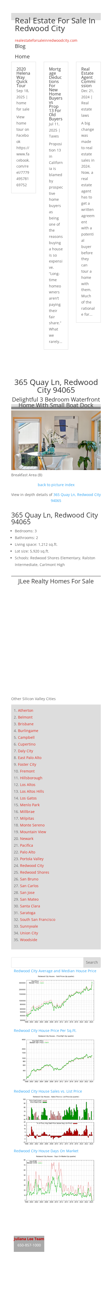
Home (22, 56)
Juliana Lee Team (29, 1238)
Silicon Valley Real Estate (48, 1267)
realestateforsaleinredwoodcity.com (46, 40)
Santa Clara (30, 905)
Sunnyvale (29, 926)
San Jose (27, 892)
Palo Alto (27, 852)
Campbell (26, 737)
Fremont (27, 771)
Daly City (25, 750)
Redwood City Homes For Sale (39, 1220)
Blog (20, 46)
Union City (29, 932)
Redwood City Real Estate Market (42, 1229)
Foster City (27, 764)
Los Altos (27, 784)
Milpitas (27, 818)
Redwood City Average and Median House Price (55, 970)
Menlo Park (30, 804)
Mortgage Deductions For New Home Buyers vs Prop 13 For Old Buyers (56, 94)
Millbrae (27, 811)
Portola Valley (31, 858)
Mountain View (33, 831)
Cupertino (26, 744)
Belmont (25, 717)
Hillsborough (31, 777)
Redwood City (32, 865)
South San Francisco (37, 919)
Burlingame (28, 730)
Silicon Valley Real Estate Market (42, 1286)
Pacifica (26, 845)
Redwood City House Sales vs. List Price (48, 1091)
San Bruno (29, 879)
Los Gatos (28, 798)
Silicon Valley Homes (52, 1276)
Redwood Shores (34, 872)
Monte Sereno (32, 825)
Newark (26, 838)
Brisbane (26, 723)
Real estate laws (86, 109)
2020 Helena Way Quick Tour (23, 77)
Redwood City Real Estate (36, 1210)
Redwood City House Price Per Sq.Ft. (45, 1030)
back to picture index (56, 484)
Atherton (25, 710)
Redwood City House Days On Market (46, 1150)
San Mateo (29, 899)
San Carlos (29, 885)
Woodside (28, 939)
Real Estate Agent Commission (88, 77)
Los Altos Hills (32, 791)
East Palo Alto (29, 757)
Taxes (54, 136)
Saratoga (27, 912)
